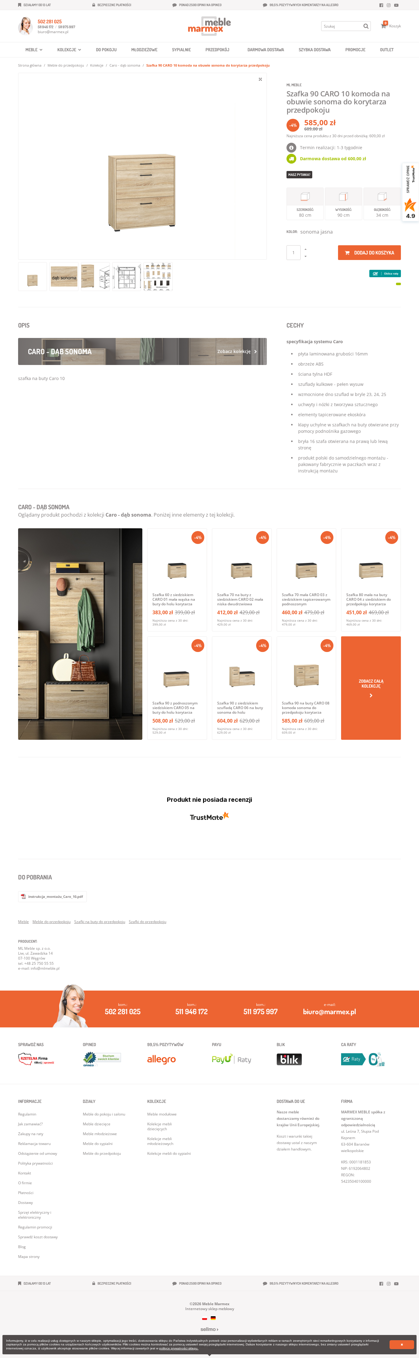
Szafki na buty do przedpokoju (99, 921)
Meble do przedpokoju (66, 65)
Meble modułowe (162, 1114)
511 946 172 (45, 27)
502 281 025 (50, 21)
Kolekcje (96, 65)
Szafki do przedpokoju (147, 921)
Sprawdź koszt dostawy (38, 1237)
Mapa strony (29, 1256)
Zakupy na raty (30, 1133)
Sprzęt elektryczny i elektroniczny (34, 1215)
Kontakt (24, 1173)
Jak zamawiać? (30, 1124)
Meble (23, 921)
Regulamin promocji (35, 1227)
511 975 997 (66, 27)
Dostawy (25, 1202)
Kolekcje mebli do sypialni (169, 1153)
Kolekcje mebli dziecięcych (159, 1126)
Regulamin (27, 1114)
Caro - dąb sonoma (125, 65)
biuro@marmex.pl (53, 31)
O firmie (25, 1182)
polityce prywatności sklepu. (178, 1348)
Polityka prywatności (35, 1163)
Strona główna (29, 65)
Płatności (25, 1192)
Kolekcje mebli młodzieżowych (160, 1141)
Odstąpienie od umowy (37, 1153)
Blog (22, 1246)
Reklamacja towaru (34, 1143)
